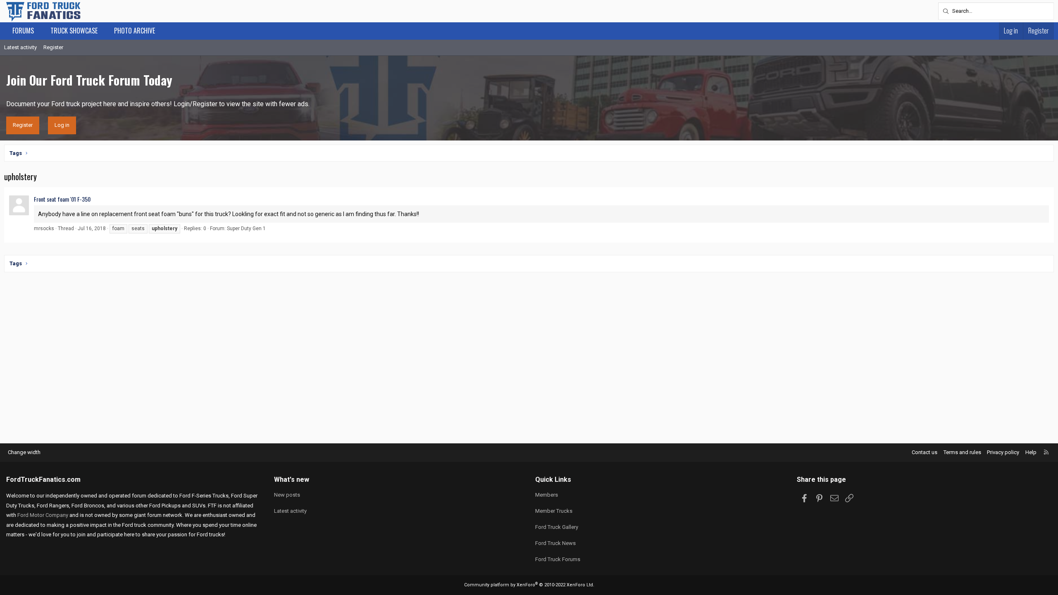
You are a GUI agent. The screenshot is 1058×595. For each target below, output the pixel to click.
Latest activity (20, 47)
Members (546, 495)
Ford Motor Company (42, 515)
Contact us (924, 452)
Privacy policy (1003, 452)
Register (53, 47)
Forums (23, 31)
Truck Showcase (74, 31)
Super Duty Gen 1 (246, 228)
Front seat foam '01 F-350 (62, 199)
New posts (287, 495)
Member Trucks (553, 511)
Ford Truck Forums (557, 559)
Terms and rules (962, 452)
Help (1031, 452)
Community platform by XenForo (529, 585)
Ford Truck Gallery (556, 527)
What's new (291, 479)
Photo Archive (134, 31)
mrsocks (44, 228)
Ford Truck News (555, 543)
